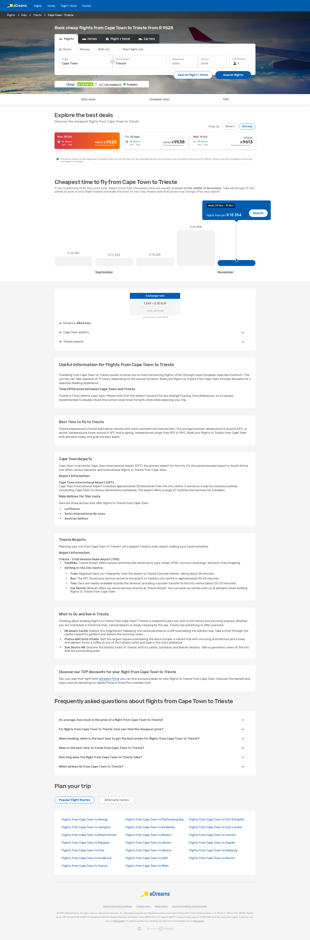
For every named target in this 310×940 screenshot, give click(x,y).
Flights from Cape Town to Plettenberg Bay (154, 819)
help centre (198, 921)
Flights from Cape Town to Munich (212, 858)
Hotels (51, 6)
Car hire (86, 6)
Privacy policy (161, 906)
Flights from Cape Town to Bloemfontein (89, 835)
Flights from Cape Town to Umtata (212, 835)
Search (258, 213)
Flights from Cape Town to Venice (148, 842)
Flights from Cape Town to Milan (147, 865)
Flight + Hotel (69, 6)
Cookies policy (143, 906)
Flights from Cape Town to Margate (85, 842)
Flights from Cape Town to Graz (83, 850)
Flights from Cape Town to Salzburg (213, 850)
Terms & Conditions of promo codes (189, 906)
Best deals (88, 99)
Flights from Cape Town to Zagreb (212, 842)
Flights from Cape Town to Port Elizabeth (216, 819)
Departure (178, 59)
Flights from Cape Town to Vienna (84, 865)
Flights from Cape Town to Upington (86, 827)
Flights (38, 6)
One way (247, 126)
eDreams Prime (109, 679)
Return (205, 59)
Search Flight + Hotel (193, 75)
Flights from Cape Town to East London (215, 827)
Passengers (239, 58)
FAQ (226, 99)
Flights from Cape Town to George (85, 819)
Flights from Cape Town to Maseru (148, 835)
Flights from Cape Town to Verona (148, 850)
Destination (122, 59)
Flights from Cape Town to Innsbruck (86, 858)
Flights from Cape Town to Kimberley (150, 827)
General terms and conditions (117, 906)
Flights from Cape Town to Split (146, 858)
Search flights (233, 75)
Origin (65, 59)
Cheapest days (159, 99)
